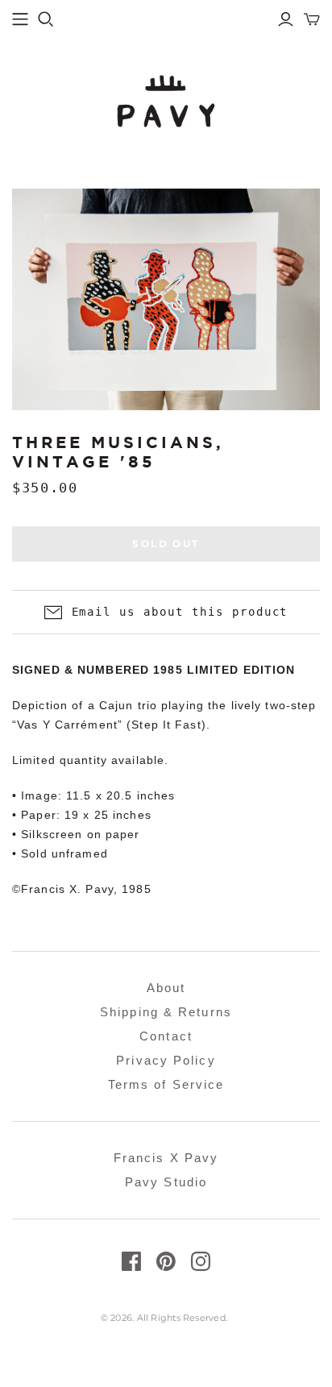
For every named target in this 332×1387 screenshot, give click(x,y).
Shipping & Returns (166, 1012)
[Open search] (46, 19)
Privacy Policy (165, 1060)
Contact (166, 1036)
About (166, 988)
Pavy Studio (166, 1182)
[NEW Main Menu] (20, 19)
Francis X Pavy (166, 1158)
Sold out (165, 544)
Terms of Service (166, 1084)
